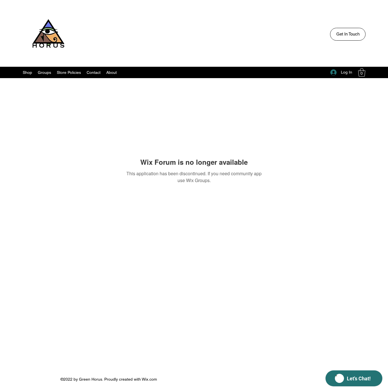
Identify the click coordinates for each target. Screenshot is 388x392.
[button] (361, 72)
